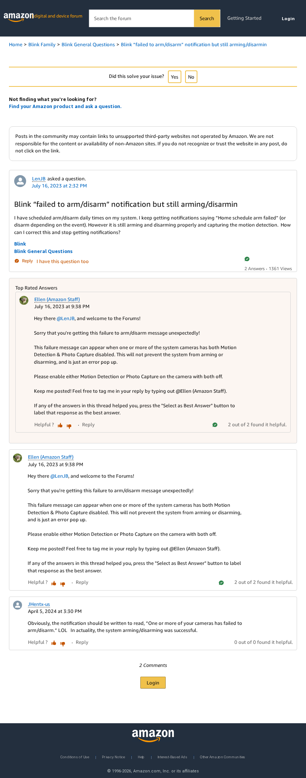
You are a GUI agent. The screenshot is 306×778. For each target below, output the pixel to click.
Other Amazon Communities (223, 757)
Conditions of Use (74, 757)
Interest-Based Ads (172, 757)
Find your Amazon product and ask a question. (65, 106)
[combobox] (154, 18)
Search (207, 18)
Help (141, 757)
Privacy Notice (113, 757)
